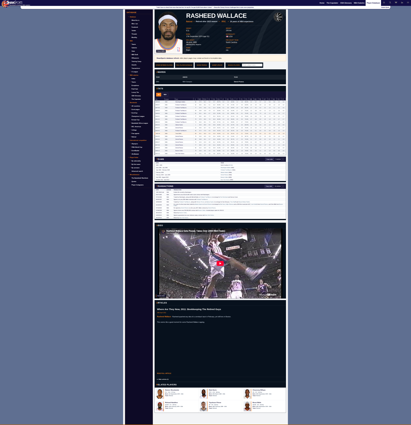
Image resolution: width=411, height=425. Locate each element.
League (167, 99)
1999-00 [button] (157, 113)
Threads (134, 34)
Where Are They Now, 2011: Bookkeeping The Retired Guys (189, 309)
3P (223, 99)
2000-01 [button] (157, 116)
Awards (134, 65)
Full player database (184, 65)
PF (283, 99)
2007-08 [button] (157, 145)
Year (156, 99)
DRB (255, 99)
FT (237, 99)
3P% (232, 99)
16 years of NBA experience (241, 21)
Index (133, 78)
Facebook (135, 27)
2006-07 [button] (157, 142)
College (134, 130)
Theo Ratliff (233, 202)
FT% (246, 99)
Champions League (138, 116)
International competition (138, 140)
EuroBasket (135, 150)
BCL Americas (136, 126)
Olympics (135, 144)
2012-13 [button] (157, 153)
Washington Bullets (180, 102)
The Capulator (332, 3)
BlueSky (134, 37)
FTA (242, 99)
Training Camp (136, 61)
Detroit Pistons (239, 82)
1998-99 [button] (157, 110)
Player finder (134, 157)
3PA (228, 99)
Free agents (135, 133)
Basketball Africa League (140, 123)
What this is (135, 20)
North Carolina (231, 42)
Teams (134, 44)
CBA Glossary (346, 3)
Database (133, 17)
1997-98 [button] (157, 107)
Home (322, 3)
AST (265, 99)
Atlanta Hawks (179, 124)
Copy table (270, 159)
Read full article (164, 373)
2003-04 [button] (157, 124)
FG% (218, 99)
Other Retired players (164, 65)
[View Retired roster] (278, 17)
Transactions (136, 68)
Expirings (135, 89)
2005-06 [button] (157, 139)
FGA (214, 99)
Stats (133, 51)
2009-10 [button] (157, 150)
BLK (274, 99)
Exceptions (135, 85)
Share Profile (202, 65)
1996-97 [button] (157, 104)
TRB (260, 99)
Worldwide (133, 102)
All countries (136, 106)
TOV (278, 99)
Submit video (161, 295)
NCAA (230, 165)
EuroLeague (136, 109)
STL (269, 99)
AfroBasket (135, 154)
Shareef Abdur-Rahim (244, 202)
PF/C (224, 21)
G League (135, 72)
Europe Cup (135, 120)
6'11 (187, 30)
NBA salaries (134, 75)
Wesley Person (200, 202)
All (159, 94)
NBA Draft (135, 54)
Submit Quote (385, 7)
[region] (220, 126)
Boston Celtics (179, 150)
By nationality (136, 161)
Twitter (134, 30)
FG (209, 99)
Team (176, 99)
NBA (165, 94)
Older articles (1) (163, 379)
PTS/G (204, 99)
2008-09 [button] (157, 147)
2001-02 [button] (157, 119)
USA (231, 36)
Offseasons (135, 58)
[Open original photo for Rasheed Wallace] (168, 32)
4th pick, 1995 (191, 42)
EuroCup (134, 113)
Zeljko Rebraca (230, 204)
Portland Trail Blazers (181, 104)
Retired (189, 21)
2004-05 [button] (157, 136)
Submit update (217, 65)
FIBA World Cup (137, 147)
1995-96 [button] (157, 102)
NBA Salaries (359, 3)
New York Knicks (179, 153)
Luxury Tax (135, 92)
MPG (200, 99)
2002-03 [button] (157, 122)
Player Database (373, 3)
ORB (251, 99)
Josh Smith (254, 204)
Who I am (135, 24)
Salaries (134, 48)
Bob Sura (222, 204)
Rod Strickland (224, 197)
